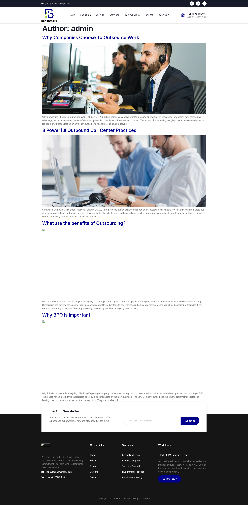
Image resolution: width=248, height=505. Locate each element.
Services (114, 15)
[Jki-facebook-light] (192, 3)
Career (150, 15)
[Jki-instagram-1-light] (198, 3)
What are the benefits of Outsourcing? (84, 223)
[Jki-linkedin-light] (204, 3)
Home (72, 15)
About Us (85, 15)
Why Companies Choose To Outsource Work (90, 37)
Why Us (100, 15)
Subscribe (189, 420)
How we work (132, 15)
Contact (164, 15)
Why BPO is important (66, 315)
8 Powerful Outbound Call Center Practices (89, 130)
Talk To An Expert (196, 14)
